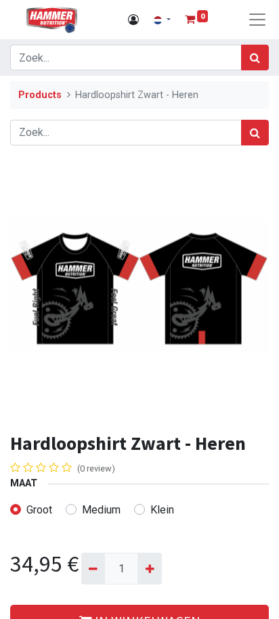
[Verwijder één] (93, 568)
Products (40, 95)
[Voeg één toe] (149, 568)
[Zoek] (255, 57)
